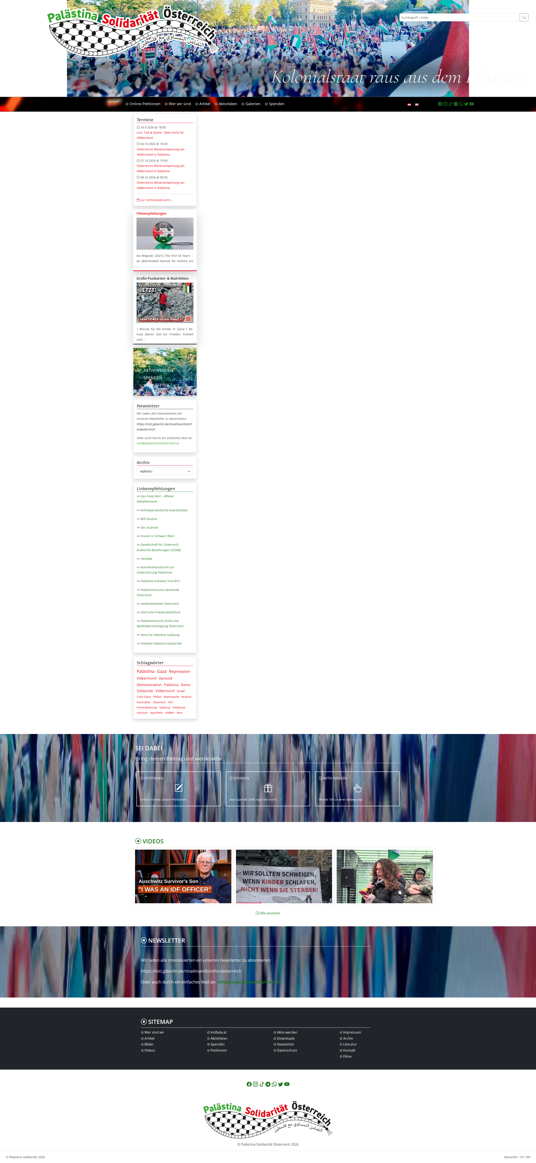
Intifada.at (219, 1032)
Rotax (157, 697)
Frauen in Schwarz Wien (157, 536)
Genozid (165, 678)
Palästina (145, 671)
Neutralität (143, 702)
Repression (179, 671)
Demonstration (149, 684)
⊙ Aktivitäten (226, 103)
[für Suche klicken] (524, 17)
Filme (347, 1056)
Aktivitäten (219, 1038)
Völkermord (146, 678)
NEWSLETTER (156, 385)
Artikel (149, 1038)
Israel (181, 691)
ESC (170, 702)
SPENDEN (152, 378)
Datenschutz (287, 1050)
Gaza (161, 671)
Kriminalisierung (147, 707)
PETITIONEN (155, 363)
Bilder (149, 1044)
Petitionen (219, 1050)
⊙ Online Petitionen (142, 103)
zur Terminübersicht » (156, 200)
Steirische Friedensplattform (160, 612)
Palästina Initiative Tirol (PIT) (160, 581)
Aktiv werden (287, 1032)
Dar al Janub (149, 527)
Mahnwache (171, 697)
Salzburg (164, 707)
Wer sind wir (154, 1032)
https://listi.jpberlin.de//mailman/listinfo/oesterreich (191, 971)
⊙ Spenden (274, 103)
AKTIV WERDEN (158, 370)
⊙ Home (113, 103)
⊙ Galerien (250, 103)
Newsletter (285, 1044)
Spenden (218, 1044)
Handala (146, 559)
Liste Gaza (144, 697)
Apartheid (156, 713)
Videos (149, 1050)
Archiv (348, 1038)
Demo (186, 684)
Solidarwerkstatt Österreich (159, 604)
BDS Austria (148, 519)
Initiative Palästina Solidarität (161, 643)
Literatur (350, 1044)
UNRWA (169, 713)
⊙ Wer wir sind (178, 103)
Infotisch (142, 713)
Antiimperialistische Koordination (164, 510)
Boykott (187, 697)
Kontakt (349, 1050)
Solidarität (145, 691)
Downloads (286, 1038)
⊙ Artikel (202, 103)
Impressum (352, 1032)
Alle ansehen (270, 913)
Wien (180, 713)
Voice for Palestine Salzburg (159, 635)
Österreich (159, 702)
